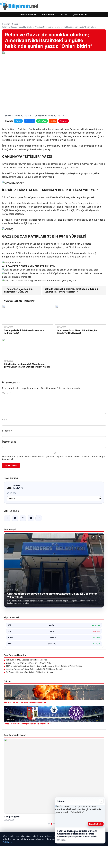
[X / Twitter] (15, 518)
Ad (4, 419)
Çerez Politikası (80, 14)
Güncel (15, 24)
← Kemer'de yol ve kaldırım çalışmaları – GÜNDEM (18, 290)
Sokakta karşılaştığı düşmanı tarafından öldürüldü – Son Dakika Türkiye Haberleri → (72, 290)
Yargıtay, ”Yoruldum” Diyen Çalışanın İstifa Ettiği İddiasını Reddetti (34, 669)
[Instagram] (23, 518)
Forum (64, 14)
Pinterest (63, 121)
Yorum (6, 393)
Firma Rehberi (48, 14)
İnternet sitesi (9, 441)
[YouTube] (31, 518)
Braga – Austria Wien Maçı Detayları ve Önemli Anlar (28, 663)
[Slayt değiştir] (49, 824)
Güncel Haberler (28, 14)
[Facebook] (7, 518)
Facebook (29, 121)
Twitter (18, 121)
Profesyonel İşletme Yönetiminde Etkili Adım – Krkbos (29, 672)
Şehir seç (12, 493)
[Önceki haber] (93, 537)
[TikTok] (38, 518)
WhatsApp (42, 121)
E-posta (7, 430)
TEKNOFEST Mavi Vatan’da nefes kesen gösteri (26, 660)
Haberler (6, 24)
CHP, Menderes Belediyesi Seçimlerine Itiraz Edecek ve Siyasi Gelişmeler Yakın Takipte (44, 666)
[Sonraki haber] (99, 537)
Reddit (53, 121)
